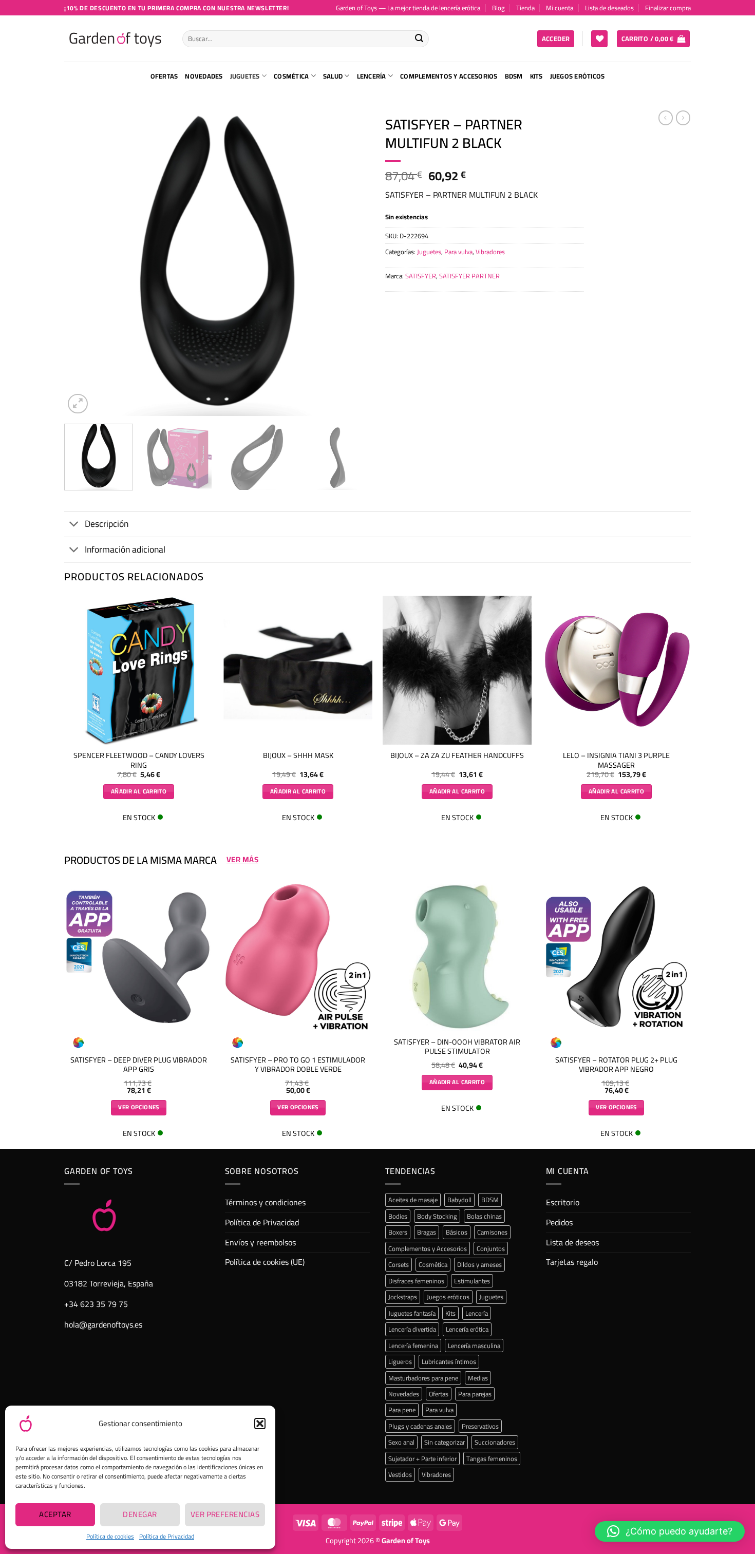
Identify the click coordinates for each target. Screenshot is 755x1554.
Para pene (402, 1410)
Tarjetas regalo (572, 1261)
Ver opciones (138, 1107)
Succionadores (495, 1442)
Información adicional (125, 549)
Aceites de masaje (413, 1199)
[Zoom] (78, 404)
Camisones (492, 1232)
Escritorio (562, 1202)
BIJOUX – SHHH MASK (298, 756)
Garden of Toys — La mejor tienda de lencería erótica (408, 8)
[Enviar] (419, 39)
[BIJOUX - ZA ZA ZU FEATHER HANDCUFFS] (457, 670)
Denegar (140, 1514)
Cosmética (291, 76)
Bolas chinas (484, 1216)
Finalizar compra (668, 8)
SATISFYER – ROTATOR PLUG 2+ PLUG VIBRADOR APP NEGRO (616, 1064)
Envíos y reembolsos (260, 1242)
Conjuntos (491, 1248)
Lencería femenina (413, 1345)
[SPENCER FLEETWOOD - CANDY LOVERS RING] (138, 670)
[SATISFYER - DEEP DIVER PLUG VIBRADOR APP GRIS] (138, 956)
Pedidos (559, 1222)
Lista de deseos (572, 1242)
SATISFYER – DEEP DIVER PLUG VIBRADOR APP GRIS (138, 1064)
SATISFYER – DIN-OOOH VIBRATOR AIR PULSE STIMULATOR (457, 1046)
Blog (498, 8)
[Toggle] (74, 525)
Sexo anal (401, 1442)
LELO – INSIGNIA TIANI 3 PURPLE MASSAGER (616, 760)
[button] (260, 1423)
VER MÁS (242, 859)
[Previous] (83, 263)
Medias (478, 1378)
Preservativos (480, 1426)
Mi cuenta (559, 8)
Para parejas (475, 1394)
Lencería (371, 76)
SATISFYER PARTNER (469, 276)
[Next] (351, 263)
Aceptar (55, 1514)
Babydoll (459, 1199)
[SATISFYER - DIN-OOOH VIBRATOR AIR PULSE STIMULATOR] (457, 956)
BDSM (514, 76)
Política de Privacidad (166, 1536)
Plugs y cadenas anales (420, 1426)
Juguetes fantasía (412, 1313)
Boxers (397, 1232)
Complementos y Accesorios (448, 76)
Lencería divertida (412, 1329)
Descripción (106, 523)
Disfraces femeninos (416, 1281)
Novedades (203, 76)
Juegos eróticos (577, 76)
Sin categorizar (444, 1442)
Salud (333, 76)
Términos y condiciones (265, 1202)
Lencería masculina (474, 1345)
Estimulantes (472, 1281)
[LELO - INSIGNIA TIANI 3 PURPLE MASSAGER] (616, 670)
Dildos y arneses (479, 1264)
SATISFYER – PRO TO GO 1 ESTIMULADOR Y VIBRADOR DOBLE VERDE (298, 1064)
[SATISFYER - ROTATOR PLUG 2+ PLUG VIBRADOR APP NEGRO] (616, 956)
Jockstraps (402, 1297)
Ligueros (400, 1361)
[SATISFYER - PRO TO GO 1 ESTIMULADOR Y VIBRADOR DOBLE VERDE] (297, 956)
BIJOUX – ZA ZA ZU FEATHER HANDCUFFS (457, 756)
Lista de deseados (609, 8)
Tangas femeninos (491, 1458)
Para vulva (458, 251)
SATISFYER (420, 276)
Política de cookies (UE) (265, 1261)
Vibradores (490, 251)
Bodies (397, 1216)
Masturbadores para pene (423, 1378)
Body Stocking (437, 1216)
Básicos (456, 1232)
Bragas (426, 1232)
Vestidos (400, 1474)
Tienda (525, 8)
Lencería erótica (467, 1329)
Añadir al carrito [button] (138, 791)
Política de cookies (110, 1536)
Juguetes (245, 76)
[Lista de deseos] (599, 38)
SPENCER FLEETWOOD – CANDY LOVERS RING (138, 760)
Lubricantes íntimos (449, 1361)
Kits (536, 76)
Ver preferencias (225, 1514)
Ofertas (164, 76)
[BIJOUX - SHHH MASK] (297, 670)
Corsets (398, 1264)
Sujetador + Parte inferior (422, 1458)
